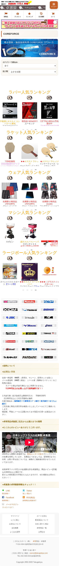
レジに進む (15, 520)
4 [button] (35, 129)
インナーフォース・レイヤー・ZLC (49, 163)
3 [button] (31, 129)
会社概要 (15, 528)
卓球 (34, 541)
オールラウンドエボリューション (29, 164)
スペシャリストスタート (9, 283)
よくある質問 (15, 532)
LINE (6, 492)
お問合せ (41, 532)
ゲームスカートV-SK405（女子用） (29, 204)
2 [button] (27, 129)
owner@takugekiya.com (39, 553)
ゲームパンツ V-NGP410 (10, 204)
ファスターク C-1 (10, 123)
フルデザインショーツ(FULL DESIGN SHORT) (49, 206)
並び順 (5, 71)
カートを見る (42, 516)
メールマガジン (10, 505)
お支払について (15, 524)
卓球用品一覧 (42, 528)
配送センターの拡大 (35, 454)
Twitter (27, 492)
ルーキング (30, 122)
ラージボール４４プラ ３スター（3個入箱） (49, 285)
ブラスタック (49, 126)
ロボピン (10, 242)
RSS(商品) (29, 499)
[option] (10, 111)
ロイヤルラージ (30, 285)
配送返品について (41, 520)
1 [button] (23, 129)
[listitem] (6, 14)
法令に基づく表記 (41, 524)
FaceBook (8, 499)
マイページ (15, 516)
